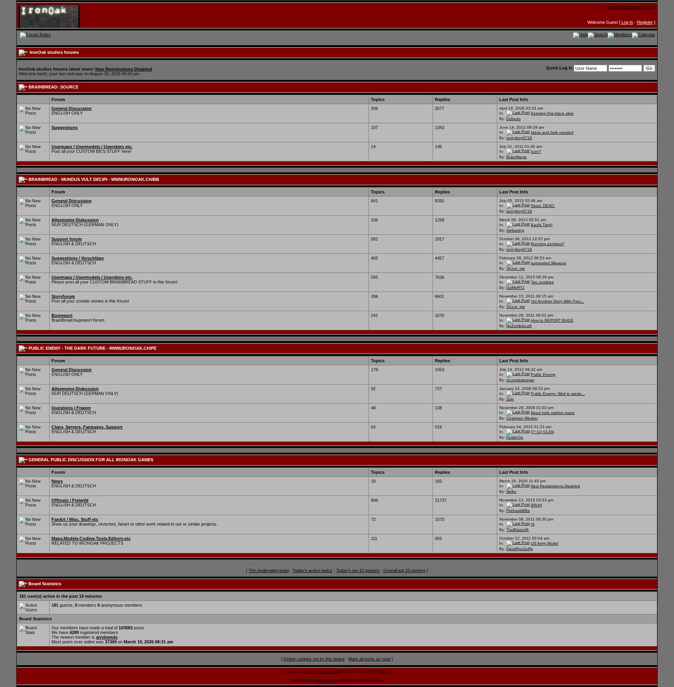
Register (645, 22)
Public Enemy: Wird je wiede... (558, 393)
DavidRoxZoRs (519, 549)
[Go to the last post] (518, 113)
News (57, 481)
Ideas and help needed (552, 132)
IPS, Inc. (385, 672)
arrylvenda (106, 637)
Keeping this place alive (552, 113)
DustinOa (514, 437)
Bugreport (62, 315)
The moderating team (268, 570)
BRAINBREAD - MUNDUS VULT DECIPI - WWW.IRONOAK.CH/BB (93, 179)
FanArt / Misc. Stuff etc (74, 519)
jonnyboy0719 (519, 138)
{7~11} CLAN (542, 432)
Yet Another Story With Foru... (557, 301)
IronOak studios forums (54, 52)
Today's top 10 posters (358, 570)
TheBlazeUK (517, 530)
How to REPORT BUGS (552, 320)
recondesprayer (520, 380)
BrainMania (516, 157)
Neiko (511, 491)
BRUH (536, 505)
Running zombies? (547, 244)
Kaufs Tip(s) (541, 225)
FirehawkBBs (518, 510)
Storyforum (63, 296)
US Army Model (544, 543)
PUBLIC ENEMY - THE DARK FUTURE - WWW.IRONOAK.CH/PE (92, 348)
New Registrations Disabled (123, 69)
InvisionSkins (326, 680)
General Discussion (71, 108)
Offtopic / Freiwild (70, 500)
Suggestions (64, 127)
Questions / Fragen (71, 407)
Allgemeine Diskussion (75, 220)
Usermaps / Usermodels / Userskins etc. (92, 146)
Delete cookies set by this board (314, 659)
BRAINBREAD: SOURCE (53, 87)
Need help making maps (553, 413)
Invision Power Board (320, 672)
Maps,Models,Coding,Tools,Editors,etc (91, 538)
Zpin (510, 399)
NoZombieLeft (519, 326)
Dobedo (513, 119)
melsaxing (515, 230)
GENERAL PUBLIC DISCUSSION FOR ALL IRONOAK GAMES (90, 459)
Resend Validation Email (630, 7)
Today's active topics (312, 570)
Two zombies (542, 282)
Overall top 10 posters (404, 570)
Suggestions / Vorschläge (77, 258)
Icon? (536, 151)
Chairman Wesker (522, 418)
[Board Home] (57, 16)
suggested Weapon (548, 263)
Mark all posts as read (369, 659)
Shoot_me (515, 268)
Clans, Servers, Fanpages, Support (86, 427)
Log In (627, 22)
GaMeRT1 (515, 287)
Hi (532, 524)
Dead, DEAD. (543, 206)
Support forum (66, 239)
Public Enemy (543, 374)
